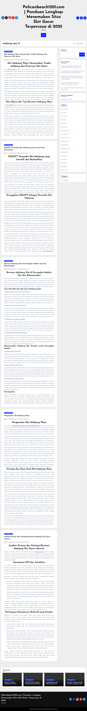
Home (43, 35)
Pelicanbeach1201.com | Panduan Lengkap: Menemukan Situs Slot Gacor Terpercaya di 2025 (44, 17)
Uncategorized (8, 51)
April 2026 (64, 123)
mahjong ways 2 (39, 551)
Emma (8, 59)
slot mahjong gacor (48, 251)
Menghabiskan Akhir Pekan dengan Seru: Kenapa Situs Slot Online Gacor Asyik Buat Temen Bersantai (72, 78)
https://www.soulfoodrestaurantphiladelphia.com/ (26, 425)
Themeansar (54, 709)
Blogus (47, 709)
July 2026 (63, 112)
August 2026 (64, 109)
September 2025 (65, 148)
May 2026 (63, 119)
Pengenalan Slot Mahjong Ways (16, 415)
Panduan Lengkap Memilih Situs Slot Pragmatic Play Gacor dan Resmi (75, 684)
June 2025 (64, 159)
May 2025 (63, 163)
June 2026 (64, 116)
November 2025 (65, 141)
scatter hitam (11, 69)
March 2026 (64, 127)
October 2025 (64, 145)
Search (63, 50)
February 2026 (65, 130)
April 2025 (63, 166)
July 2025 (63, 155)
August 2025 (64, 152)
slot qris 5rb (10, 105)
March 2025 (64, 170)
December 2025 (65, 137)
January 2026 (65, 134)
